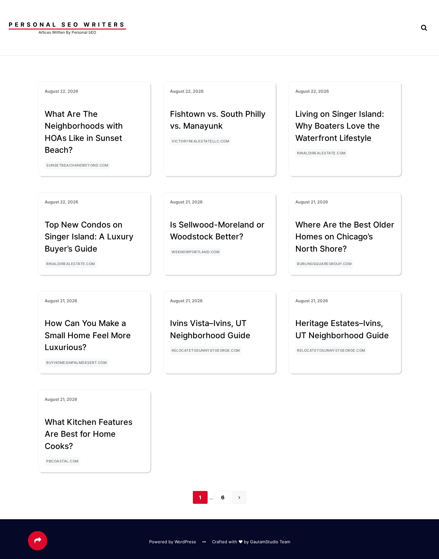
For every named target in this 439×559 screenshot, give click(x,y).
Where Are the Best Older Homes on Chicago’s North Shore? (344, 237)
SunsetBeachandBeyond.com (77, 165)
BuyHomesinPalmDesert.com (76, 362)
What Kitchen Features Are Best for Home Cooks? (88, 434)
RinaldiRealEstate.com (321, 153)
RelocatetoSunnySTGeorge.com (206, 350)
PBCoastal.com (62, 461)
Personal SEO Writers (67, 24)
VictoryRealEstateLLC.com (200, 141)
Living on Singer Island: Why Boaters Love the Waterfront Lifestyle (339, 126)
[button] (424, 28)
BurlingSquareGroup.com (324, 264)
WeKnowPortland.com (196, 252)
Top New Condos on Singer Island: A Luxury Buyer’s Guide (89, 237)
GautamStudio (264, 541)
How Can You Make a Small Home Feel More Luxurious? (88, 335)
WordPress (185, 541)
